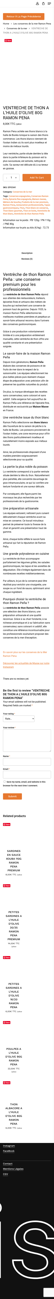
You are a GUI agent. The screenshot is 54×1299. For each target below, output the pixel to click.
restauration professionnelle (29, 205)
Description (27, 253)
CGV (5, 1174)
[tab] (27, 253)
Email (6, 769)
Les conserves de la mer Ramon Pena (32, 23)
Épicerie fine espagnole (20, 199)
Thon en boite (29, 211)
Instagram (9, 1145)
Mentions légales (13, 1168)
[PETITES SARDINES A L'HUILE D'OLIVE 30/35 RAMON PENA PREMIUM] (14, 894)
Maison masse (39, 199)
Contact (7, 1163)
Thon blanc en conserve (36, 208)
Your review (9, 727)
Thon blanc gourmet (12, 211)
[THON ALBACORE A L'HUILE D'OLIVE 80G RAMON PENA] (14, 1089)
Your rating (9, 714)
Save (9, 40)
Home (6, 23)
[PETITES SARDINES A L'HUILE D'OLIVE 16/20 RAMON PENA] (14, 966)
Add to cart (37, 177)
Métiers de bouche (12, 202)
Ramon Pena (9, 205)
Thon (22, 208)
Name (6, 756)
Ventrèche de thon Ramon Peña (29, 214)
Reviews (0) (27, 259)
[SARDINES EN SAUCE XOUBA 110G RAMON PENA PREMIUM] (14, 833)
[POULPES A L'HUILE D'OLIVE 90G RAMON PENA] (14, 1031)
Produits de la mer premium (35, 202)
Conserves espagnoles (19, 196)
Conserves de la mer (17, 28)
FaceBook (8, 1151)
